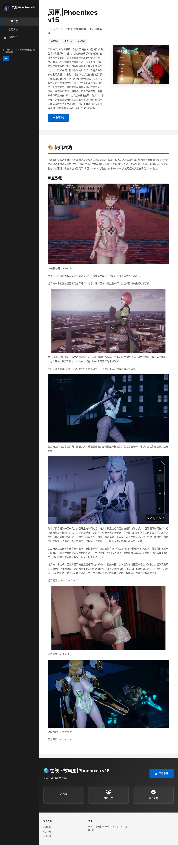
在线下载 (47, 836)
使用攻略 (47, 831)
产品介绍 (47, 827)
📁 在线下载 (58, 117)
